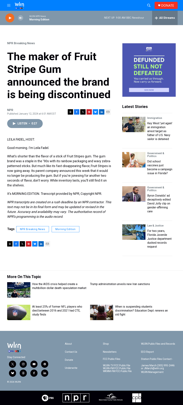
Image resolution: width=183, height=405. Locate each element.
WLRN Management (152, 372)
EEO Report (147, 352)
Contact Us (71, 352)
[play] (10, 18)
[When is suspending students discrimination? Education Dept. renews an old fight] (101, 312)
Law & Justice (155, 225)
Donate (69, 360)
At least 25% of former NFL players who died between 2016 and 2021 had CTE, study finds (57, 310)
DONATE (167, 5)
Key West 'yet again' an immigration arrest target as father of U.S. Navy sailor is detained (159, 131)
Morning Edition (65, 229)
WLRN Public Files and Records (158, 344)
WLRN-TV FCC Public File (116, 365)
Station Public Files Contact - (157, 359)
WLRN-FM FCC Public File (116, 368)
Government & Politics (155, 155)
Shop (106, 344)
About (68, 344)
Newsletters (110, 352)
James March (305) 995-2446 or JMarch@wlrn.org (158, 367)
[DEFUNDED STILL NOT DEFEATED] (149, 70)
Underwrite (71, 368)
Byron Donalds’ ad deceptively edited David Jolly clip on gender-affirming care (159, 203)
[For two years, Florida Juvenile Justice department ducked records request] (133, 232)
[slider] (26, 18)
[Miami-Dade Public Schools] (110, 397)
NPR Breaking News (21, 43)
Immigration (154, 118)
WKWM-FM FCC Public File (117, 371)
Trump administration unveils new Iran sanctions (120, 284)
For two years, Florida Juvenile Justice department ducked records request (159, 238)
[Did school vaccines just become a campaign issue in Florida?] (133, 159)
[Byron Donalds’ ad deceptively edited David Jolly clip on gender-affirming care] (133, 194)
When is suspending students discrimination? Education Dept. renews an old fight (141, 310)
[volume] (21, 18)
